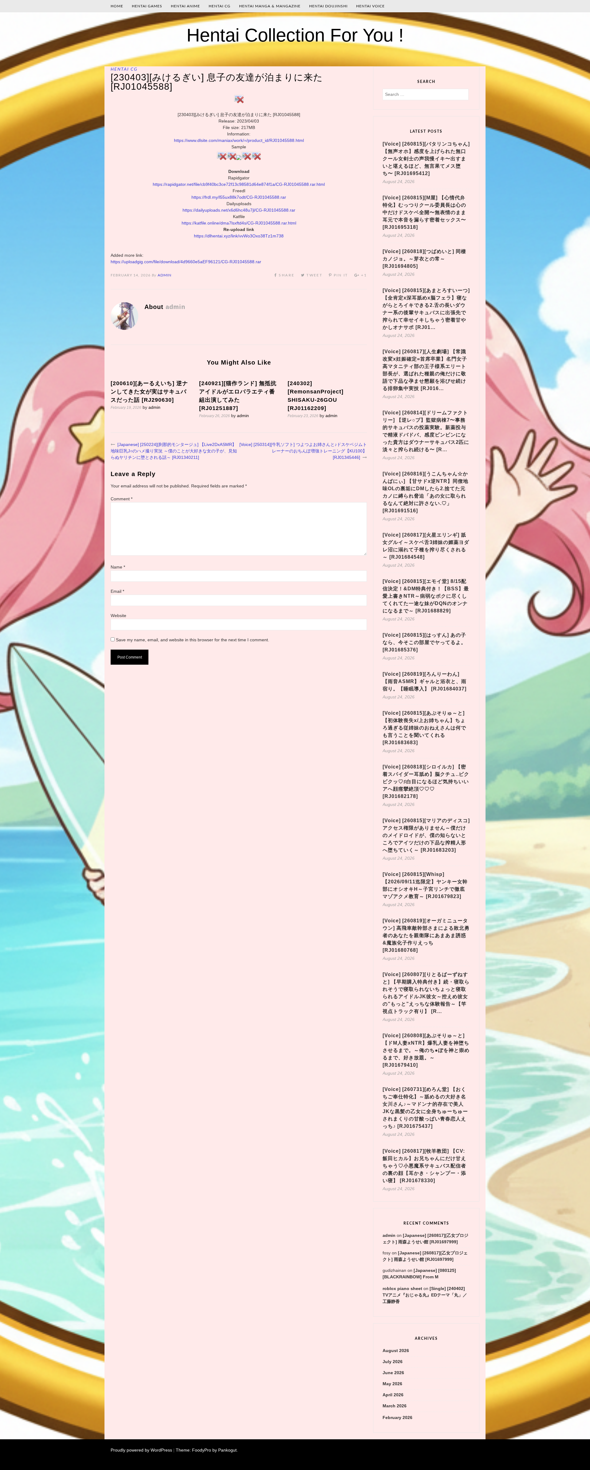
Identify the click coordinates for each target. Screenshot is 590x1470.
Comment (121, 498)
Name (118, 567)
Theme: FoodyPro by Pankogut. (207, 1450)
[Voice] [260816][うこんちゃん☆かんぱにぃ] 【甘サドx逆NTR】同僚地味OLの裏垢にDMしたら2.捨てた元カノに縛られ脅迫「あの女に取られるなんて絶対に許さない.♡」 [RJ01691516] (425, 492)
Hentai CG (219, 6)
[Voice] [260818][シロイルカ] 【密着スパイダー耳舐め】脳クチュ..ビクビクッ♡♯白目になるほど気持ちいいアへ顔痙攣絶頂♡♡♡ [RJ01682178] (426, 781)
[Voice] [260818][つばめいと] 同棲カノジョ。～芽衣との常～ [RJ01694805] (424, 259)
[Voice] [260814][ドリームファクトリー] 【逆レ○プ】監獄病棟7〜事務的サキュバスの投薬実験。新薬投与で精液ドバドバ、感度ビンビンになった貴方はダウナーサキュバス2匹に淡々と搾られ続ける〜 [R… (426, 431)
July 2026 (393, 1361)
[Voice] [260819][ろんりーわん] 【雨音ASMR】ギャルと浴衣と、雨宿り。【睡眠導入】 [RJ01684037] (424, 681)
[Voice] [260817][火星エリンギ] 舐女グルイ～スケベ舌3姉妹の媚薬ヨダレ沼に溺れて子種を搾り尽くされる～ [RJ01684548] (426, 546)
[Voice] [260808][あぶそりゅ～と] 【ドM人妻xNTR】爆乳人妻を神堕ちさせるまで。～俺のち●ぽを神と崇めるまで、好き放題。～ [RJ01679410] (426, 1050)
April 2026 (393, 1394)
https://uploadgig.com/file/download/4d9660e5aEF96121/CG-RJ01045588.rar (186, 261)
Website (118, 615)
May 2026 (392, 1383)
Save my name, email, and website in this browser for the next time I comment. (192, 639)
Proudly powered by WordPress (141, 1450)
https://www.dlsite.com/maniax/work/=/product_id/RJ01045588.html (239, 140)
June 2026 (393, 1372)
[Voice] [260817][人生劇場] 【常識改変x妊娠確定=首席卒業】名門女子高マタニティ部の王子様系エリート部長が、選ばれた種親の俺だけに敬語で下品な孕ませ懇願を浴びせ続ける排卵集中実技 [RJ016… (425, 370)
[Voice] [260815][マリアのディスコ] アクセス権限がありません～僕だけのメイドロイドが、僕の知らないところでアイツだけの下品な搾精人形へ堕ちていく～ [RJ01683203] (426, 835)
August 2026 (396, 1350)
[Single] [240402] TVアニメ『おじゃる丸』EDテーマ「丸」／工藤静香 (425, 1295)
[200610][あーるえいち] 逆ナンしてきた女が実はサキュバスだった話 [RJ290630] (149, 391)
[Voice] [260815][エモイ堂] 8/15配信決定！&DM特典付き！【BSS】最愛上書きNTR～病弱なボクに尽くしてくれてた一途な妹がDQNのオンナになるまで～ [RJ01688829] (426, 596)
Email (117, 591)
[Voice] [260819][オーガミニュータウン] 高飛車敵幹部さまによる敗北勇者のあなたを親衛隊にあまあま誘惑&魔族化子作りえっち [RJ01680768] (426, 935)
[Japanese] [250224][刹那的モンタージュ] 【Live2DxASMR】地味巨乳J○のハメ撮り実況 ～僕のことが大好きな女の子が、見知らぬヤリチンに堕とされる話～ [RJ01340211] (174, 451)
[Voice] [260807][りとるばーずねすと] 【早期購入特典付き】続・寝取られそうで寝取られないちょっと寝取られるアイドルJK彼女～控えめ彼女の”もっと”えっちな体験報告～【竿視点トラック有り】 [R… (426, 993)
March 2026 (395, 1405)
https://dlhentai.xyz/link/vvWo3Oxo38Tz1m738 (239, 235)
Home (117, 6)
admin (164, 275)
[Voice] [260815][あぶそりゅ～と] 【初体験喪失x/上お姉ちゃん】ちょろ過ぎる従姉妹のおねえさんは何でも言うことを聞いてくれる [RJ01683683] (424, 727)
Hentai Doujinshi (328, 6)
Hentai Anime (185, 6)
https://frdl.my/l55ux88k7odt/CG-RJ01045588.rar (238, 197)
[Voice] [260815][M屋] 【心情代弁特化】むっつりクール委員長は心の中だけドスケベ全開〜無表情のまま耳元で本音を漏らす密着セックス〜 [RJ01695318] (424, 212)
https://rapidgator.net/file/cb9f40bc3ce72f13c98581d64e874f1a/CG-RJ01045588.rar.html (239, 184)
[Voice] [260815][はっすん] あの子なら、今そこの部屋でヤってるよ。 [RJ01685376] (424, 642)
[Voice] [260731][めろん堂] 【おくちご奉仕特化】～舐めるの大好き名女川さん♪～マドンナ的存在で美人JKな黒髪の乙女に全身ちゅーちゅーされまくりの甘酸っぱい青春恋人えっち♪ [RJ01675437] (425, 1108)
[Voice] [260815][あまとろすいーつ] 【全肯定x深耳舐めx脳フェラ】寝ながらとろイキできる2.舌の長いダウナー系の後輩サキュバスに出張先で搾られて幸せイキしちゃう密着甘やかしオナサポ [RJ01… (426, 309)
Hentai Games (147, 6)
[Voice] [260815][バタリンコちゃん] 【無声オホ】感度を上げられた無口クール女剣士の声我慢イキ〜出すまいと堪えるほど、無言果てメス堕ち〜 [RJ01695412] (426, 158)
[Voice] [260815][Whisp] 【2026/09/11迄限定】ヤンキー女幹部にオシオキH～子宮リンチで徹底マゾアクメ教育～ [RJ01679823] (425, 885)
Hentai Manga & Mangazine (270, 6)
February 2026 (397, 1417)
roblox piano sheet (402, 1288)
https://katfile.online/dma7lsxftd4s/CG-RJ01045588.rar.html (239, 223)
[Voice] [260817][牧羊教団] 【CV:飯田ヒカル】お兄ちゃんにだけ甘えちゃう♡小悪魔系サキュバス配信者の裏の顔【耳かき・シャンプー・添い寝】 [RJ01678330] (424, 1165)
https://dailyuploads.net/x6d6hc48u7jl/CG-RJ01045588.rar (239, 210)
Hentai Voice (370, 6)
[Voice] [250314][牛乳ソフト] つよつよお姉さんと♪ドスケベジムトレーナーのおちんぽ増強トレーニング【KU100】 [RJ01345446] (303, 451)
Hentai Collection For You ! (295, 35)
